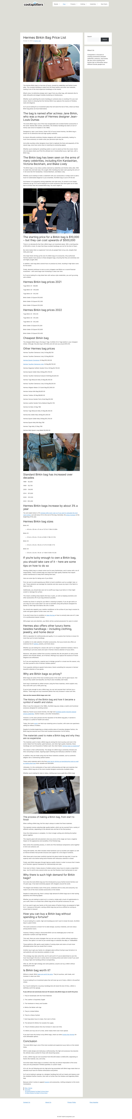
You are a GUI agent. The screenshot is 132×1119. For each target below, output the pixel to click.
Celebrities (93, 4)
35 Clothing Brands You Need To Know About (37, 1091)
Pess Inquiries (94, 1102)
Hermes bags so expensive (70, 746)
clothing (36, 644)
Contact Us (26, 1102)
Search (89, 36)
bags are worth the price (45, 974)
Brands (56, 4)
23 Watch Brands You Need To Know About (36, 1093)
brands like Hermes (68, 1034)
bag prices (27, 1089)
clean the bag (50, 615)
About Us (48, 1102)
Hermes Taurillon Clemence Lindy (33, 364)
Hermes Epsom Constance (31, 360)
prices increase (70, 515)
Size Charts (104, 4)
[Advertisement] (66, 19)
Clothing (82, 4)
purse (36, 723)
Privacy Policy (72, 1102)
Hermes (30, 1088)
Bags (64, 4)
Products (73, 4)
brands (47, 1082)
